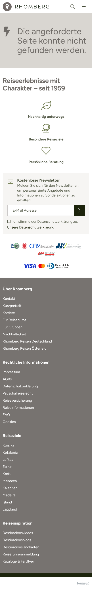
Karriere (9, 313)
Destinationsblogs (17, 540)
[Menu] (83, 6)
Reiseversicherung (17, 400)
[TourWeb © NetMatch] (83, 583)
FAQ (6, 415)
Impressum (11, 372)
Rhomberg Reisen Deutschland (27, 341)
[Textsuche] (72, 6)
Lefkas (8, 459)
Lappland (10, 509)
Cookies (9, 422)
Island (7, 502)
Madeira (9, 495)
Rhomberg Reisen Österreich (25, 348)
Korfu (7, 474)
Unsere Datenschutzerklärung (30, 227)
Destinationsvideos (18, 533)
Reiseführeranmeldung (21, 554)
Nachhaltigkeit (14, 334)
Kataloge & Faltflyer (18, 561)
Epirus (7, 467)
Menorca (10, 481)
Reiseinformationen (18, 407)
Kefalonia (10, 452)
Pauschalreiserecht (18, 393)
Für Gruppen (13, 327)
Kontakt (9, 299)
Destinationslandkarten (21, 547)
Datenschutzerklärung (20, 386)
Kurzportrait (12, 306)
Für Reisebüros (14, 320)
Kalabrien (10, 488)
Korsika (8, 445)
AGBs (7, 379)
